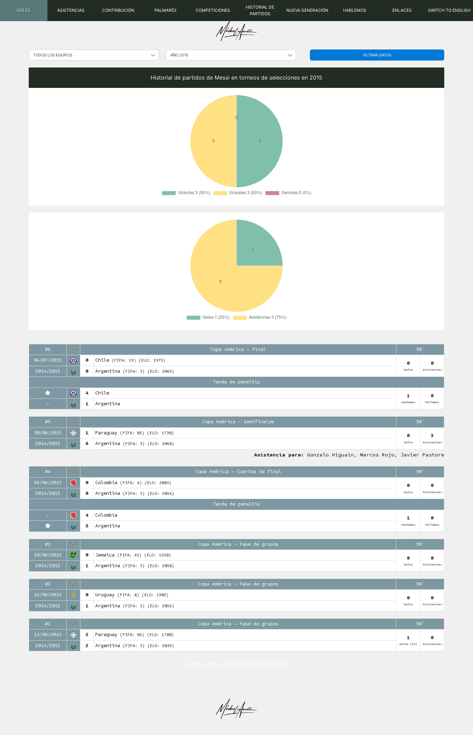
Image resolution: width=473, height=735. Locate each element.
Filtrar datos (377, 55)
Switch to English (449, 10)
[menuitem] (23, 10)
